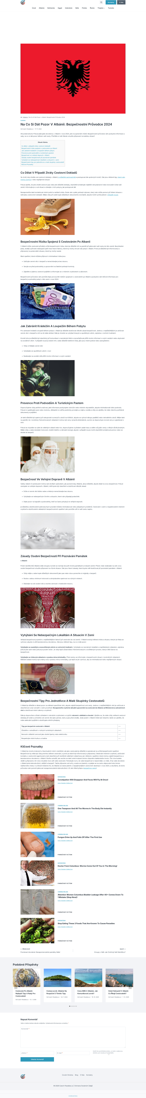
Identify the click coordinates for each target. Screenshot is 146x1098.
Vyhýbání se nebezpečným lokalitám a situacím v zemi (40, 160)
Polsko (84, 8)
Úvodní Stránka (67, 1075)
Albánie (41, 8)
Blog (76, 1075)
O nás (121, 2)
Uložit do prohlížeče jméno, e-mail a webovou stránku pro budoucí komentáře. (108, 1052)
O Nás (82, 1075)
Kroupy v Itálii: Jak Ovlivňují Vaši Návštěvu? (109, 950)
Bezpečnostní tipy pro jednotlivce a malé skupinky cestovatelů (42, 162)
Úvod (34, 8)
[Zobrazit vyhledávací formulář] (101, 2)
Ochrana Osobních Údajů (84, 1086)
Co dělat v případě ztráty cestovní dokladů (35, 146)
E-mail (60, 1053)
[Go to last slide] (15, 986)
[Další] (130, 986)
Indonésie (68, 8)
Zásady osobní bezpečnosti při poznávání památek (38, 157)
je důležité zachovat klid (67, 177)
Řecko (92, 8)
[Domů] (21, 117)
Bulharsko (51, 8)
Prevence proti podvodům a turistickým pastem (37, 153)
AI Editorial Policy (73, 1095)
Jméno (24, 1053)
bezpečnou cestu (90, 768)
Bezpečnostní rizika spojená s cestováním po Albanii (39, 148)
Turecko (111, 8)
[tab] (69, 1006)
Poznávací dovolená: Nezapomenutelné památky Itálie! (40, 950)
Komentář (25, 1029)
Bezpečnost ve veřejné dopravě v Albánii (35, 155)
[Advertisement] (73, 24)
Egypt (60, 8)
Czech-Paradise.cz (27, 129)
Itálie (77, 8)
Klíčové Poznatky (27, 164)
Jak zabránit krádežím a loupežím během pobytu (37, 150)
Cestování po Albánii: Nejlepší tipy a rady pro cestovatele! (25, 993)
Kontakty (111, 2)
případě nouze (113, 195)
